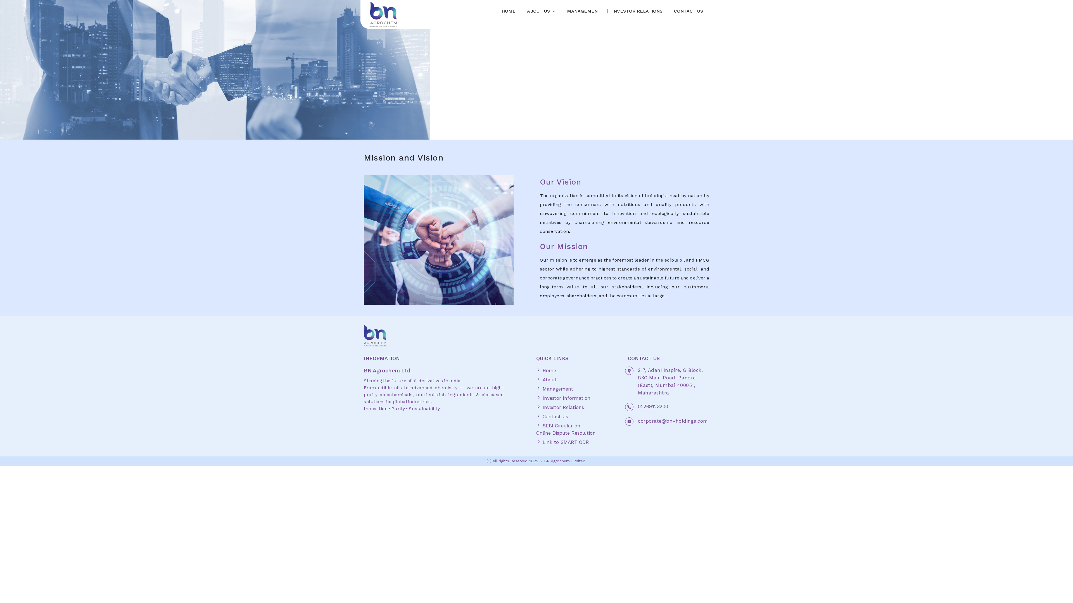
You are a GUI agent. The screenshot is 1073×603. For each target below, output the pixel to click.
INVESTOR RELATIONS (637, 11)
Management (557, 389)
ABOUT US (538, 11)
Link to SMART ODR (565, 442)
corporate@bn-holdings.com (673, 421)
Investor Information (565, 398)
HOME (509, 11)
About (549, 379)
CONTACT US (688, 11)
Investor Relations (562, 407)
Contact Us (554, 416)
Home (548, 370)
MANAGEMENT (584, 11)
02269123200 (653, 406)
